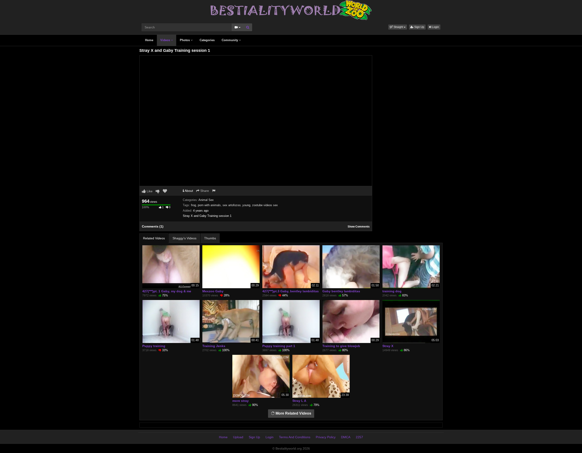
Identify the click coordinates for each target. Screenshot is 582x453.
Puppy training (153, 346)
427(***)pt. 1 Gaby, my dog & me (166, 291)
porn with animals (209, 205)
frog (193, 205)
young (246, 205)
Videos (165, 40)
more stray (240, 401)
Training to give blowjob (341, 346)
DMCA (345, 437)
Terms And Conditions (294, 437)
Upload (238, 437)
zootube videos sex (265, 205)
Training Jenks (213, 346)
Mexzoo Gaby (212, 291)
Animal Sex (206, 200)
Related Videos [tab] (154, 238)
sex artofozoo (232, 205)
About (188, 191)
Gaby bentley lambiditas (341, 291)
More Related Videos (293, 413)
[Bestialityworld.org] (291, 10)
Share (204, 191)
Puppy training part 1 (278, 346)
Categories (207, 40)
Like (149, 191)
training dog (391, 291)
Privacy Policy (326, 437)
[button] (397, 27)
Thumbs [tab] (210, 238)
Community (230, 40)
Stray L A (299, 401)
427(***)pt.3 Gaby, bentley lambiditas (290, 291)
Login (435, 27)
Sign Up (419, 27)
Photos (185, 40)
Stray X (387, 346)
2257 (359, 437)
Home (149, 40)
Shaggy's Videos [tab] (184, 238)
